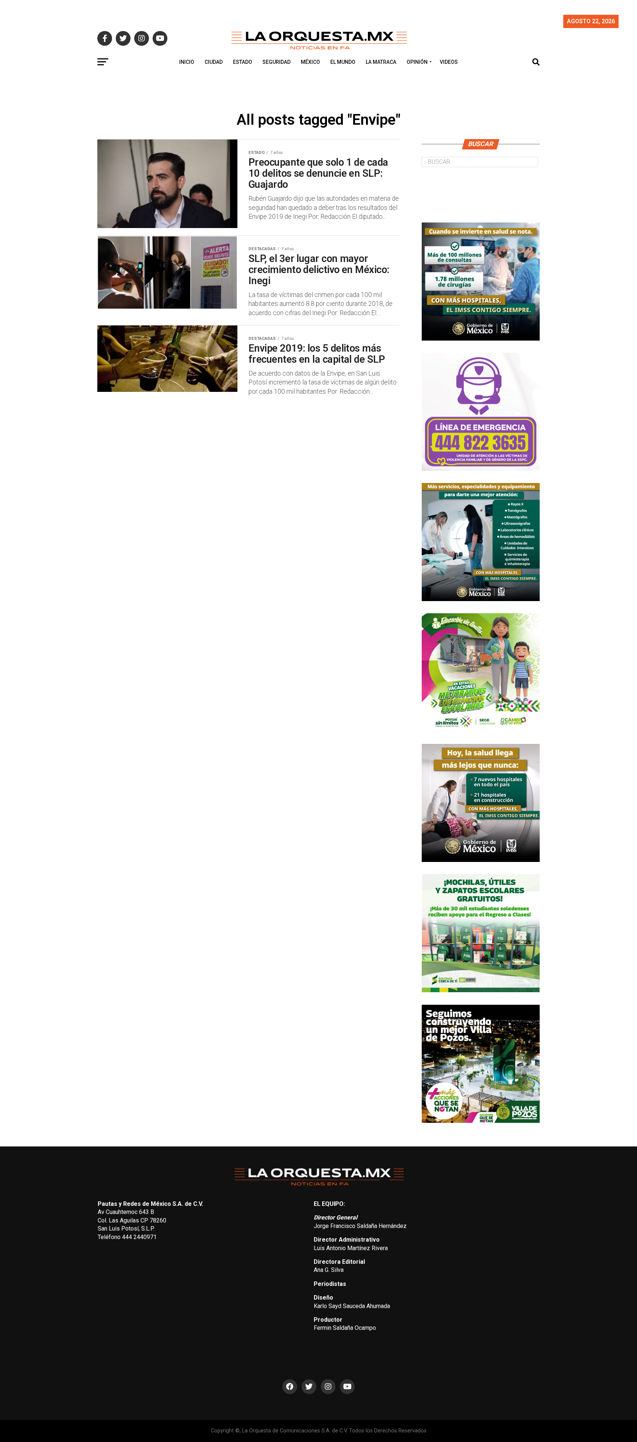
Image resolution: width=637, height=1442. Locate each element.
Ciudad (214, 62)
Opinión (417, 62)
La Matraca (381, 62)
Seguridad (276, 62)
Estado (242, 62)
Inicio (186, 62)
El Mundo (342, 62)
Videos (449, 62)
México (310, 62)
